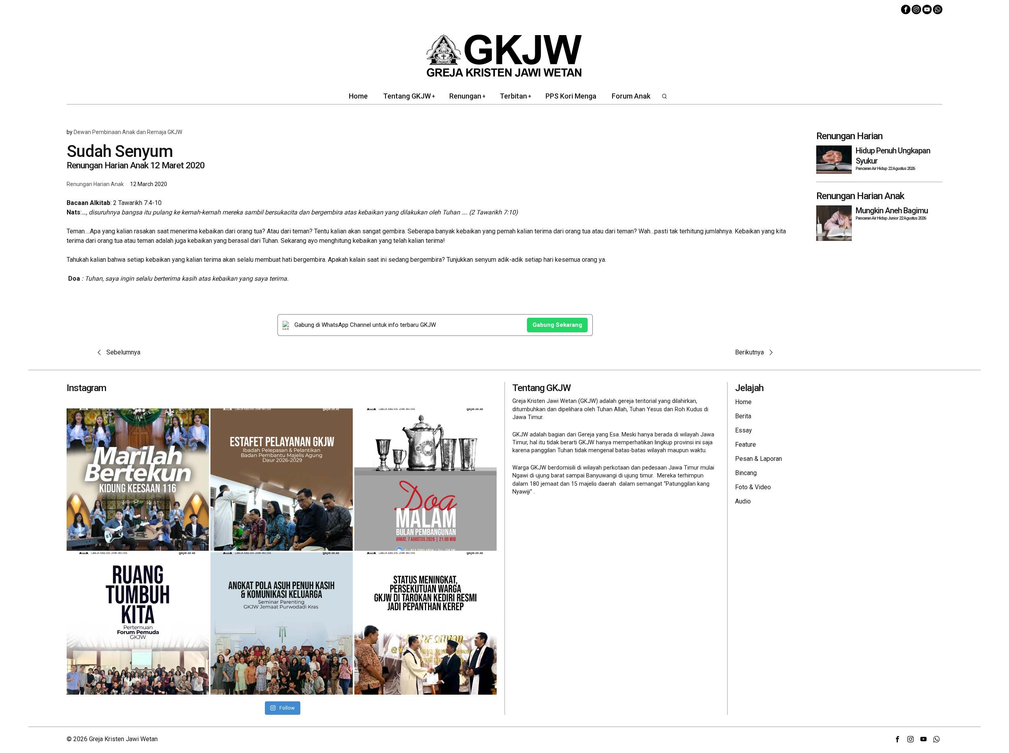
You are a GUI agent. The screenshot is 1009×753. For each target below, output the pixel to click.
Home (743, 402)
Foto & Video (753, 487)
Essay (743, 430)
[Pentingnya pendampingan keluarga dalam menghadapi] (281, 623)
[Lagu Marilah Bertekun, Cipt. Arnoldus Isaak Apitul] (138, 479)
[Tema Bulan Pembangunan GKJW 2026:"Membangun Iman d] (425, 479)
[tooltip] (905, 9)
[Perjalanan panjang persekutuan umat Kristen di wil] (425, 623)
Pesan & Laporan (758, 458)
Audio (743, 501)
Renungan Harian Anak (95, 184)
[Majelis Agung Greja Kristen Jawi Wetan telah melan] (281, 479)
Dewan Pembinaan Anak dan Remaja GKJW (128, 132)
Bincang (746, 473)
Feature (745, 444)
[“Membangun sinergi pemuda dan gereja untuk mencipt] (138, 623)
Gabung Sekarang (557, 324)
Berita (743, 416)
